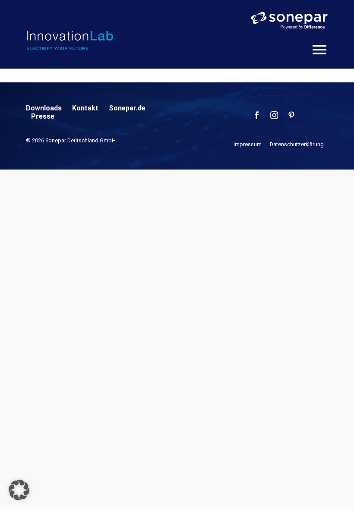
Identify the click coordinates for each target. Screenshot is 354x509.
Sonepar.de (127, 108)
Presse (42, 116)
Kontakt (85, 108)
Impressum (248, 144)
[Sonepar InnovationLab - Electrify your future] (70, 40)
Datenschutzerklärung (297, 144)
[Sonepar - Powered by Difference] (289, 21)
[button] (19, 490)
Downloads (44, 108)
